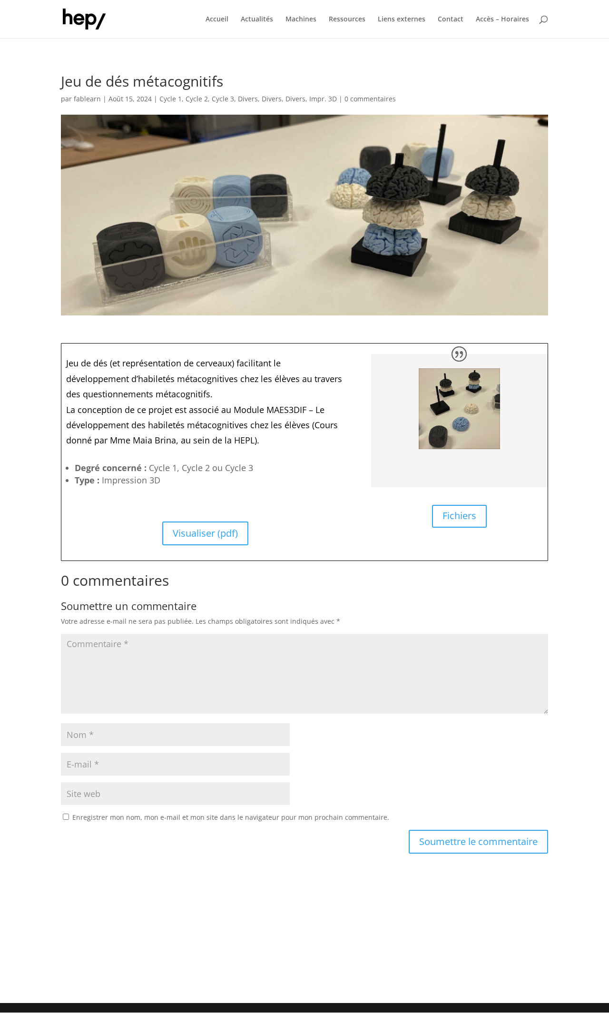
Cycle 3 (223, 98)
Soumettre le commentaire (478, 841)
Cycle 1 (170, 98)
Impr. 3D (323, 98)
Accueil (217, 19)
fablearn (87, 98)
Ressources (347, 19)
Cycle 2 (197, 98)
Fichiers (459, 515)
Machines (300, 19)
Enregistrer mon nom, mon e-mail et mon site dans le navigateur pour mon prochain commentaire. (230, 817)
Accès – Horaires (502, 19)
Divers (248, 98)
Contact (450, 19)
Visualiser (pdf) (205, 533)
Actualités (257, 19)
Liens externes (401, 19)
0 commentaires (370, 98)
